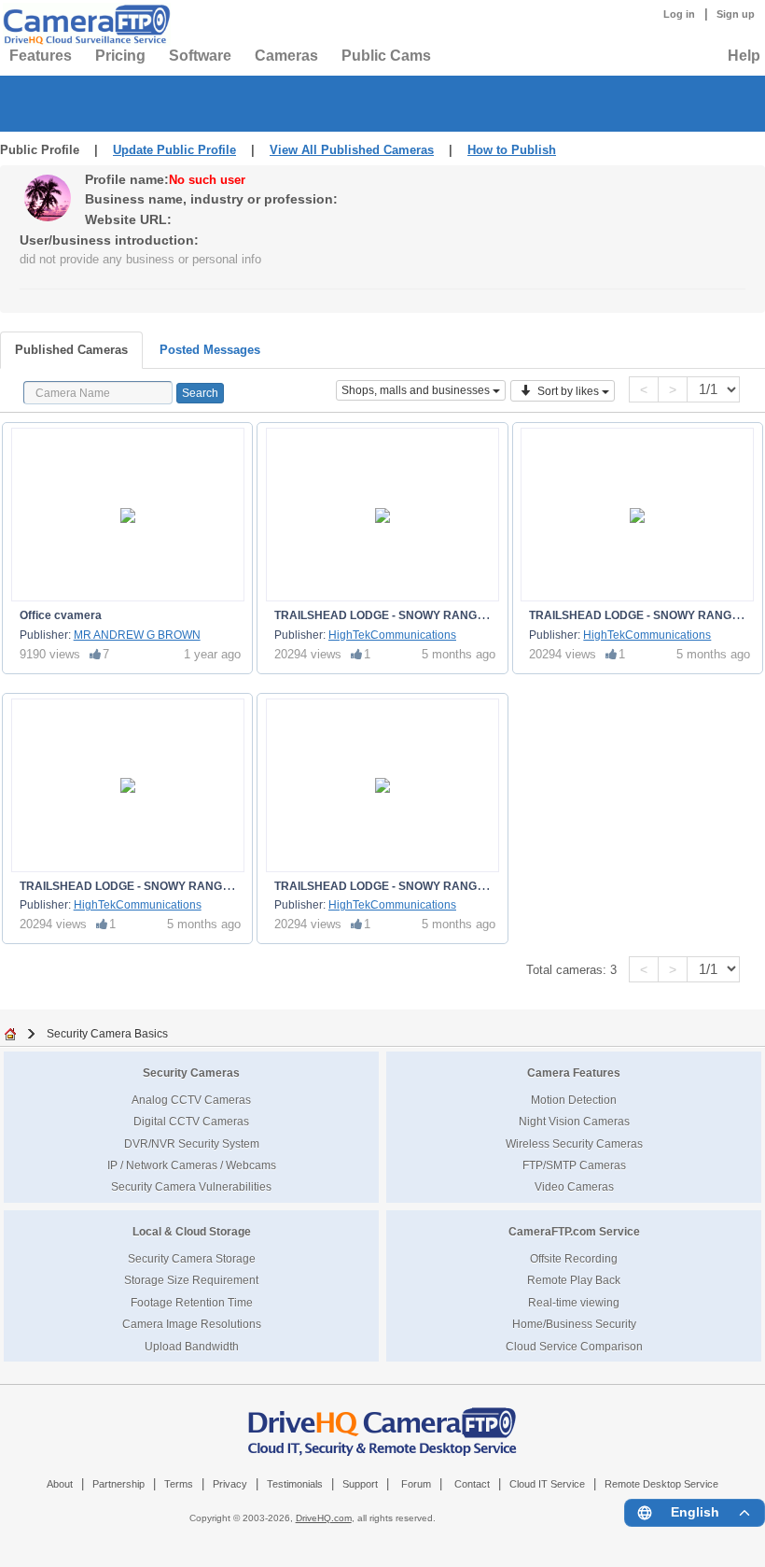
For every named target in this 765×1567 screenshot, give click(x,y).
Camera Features (573, 1072)
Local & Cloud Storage (191, 1231)
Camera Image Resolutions (191, 1324)
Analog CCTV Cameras (191, 1100)
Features (40, 56)
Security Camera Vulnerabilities (191, 1186)
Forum (416, 1483)
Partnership (118, 1483)
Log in (679, 14)
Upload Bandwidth (192, 1346)
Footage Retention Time (192, 1302)
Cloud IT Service (547, 1483)
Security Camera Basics (107, 1033)
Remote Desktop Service (661, 1483)
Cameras (286, 56)
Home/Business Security (574, 1324)
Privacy (230, 1483)
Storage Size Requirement (191, 1280)
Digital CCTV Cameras (191, 1121)
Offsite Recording (574, 1258)
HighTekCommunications (392, 635)
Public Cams (386, 56)
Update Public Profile (174, 150)
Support (360, 1483)
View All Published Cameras (352, 150)
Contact (472, 1483)
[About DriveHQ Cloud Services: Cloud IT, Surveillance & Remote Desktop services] (382, 1422)
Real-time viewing (573, 1302)
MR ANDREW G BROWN (137, 635)
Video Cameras (574, 1186)
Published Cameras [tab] (71, 350)
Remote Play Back (573, 1280)
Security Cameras (191, 1072)
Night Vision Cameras (574, 1121)
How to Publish (511, 150)
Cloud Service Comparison (574, 1346)
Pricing (120, 56)
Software (200, 56)
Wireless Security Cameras (574, 1143)
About (60, 1483)
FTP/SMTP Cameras (574, 1165)
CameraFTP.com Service (574, 1231)
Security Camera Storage (192, 1258)
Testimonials (295, 1483)
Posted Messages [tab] (210, 350)
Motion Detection (574, 1100)
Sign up (735, 14)
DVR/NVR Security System (191, 1143)
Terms (178, 1483)
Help (744, 56)
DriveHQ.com (324, 1518)
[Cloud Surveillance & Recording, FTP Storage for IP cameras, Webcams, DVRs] (84, 24)
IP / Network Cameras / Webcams (191, 1165)
